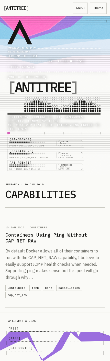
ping (48, 288)
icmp (35, 288)
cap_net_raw (17, 295)
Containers (16, 288)
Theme (98, 8)
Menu (80, 8)
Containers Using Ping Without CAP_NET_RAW (46, 238)
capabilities (69, 288)
